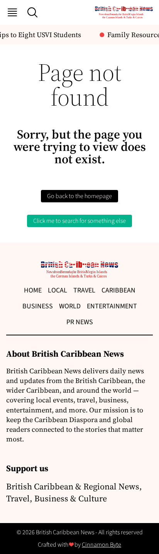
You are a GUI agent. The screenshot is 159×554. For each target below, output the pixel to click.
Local (57, 290)
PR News (79, 322)
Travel (84, 290)
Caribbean (118, 290)
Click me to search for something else (79, 221)
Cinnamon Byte (101, 544)
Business (37, 306)
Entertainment (112, 306)
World (70, 306)
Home (33, 290)
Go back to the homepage (79, 196)
